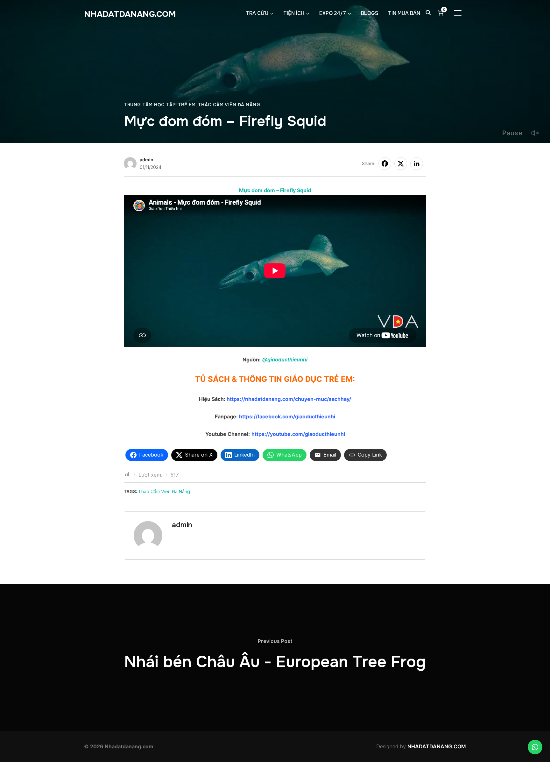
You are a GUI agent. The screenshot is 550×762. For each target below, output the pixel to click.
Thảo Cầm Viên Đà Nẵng (164, 491)
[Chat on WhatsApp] (535, 747)
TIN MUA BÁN (404, 13)
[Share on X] (400, 163)
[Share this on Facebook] (384, 163)
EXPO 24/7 (332, 13)
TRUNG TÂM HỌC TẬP (150, 105)
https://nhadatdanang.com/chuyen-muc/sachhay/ (288, 399)
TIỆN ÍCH (293, 13)
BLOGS (369, 13)
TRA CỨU (257, 13)
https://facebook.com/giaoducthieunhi (287, 416)
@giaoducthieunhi (284, 359)
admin (146, 159)
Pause (512, 133)
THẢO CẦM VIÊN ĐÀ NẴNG (229, 105)
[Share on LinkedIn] (416, 163)
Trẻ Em (187, 105)
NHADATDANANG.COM (130, 14)
